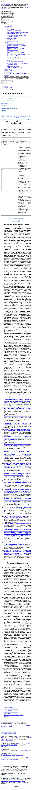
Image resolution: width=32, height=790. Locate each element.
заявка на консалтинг (6, 15)
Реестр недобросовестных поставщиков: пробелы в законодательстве (17, 517)
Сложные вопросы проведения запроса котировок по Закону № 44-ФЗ (17, 444)
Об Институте (8, 26)
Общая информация (6, 98)
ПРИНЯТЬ (16, 786)
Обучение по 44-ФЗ (12, 50)
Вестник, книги (8, 72)
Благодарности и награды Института (17, 32)
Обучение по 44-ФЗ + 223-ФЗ (15, 53)
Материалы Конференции (8, 103)
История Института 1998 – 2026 (16, 33)
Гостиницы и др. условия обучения (17, 63)
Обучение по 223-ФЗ (13, 51)
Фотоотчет (3, 110)
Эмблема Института (13, 36)
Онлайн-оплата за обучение (15, 61)
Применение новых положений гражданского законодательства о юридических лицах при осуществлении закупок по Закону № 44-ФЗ (17, 491)
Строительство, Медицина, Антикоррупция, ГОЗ (14, 56)
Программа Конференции (8, 100)
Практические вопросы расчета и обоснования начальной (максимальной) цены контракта (17, 482)
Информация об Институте (14, 27)
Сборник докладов (9, 710)
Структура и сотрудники (14, 30)
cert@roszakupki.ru (25, 750)
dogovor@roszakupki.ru (7, 740)
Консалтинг (7, 69)
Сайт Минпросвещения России (9, 733)
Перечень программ (12, 47)
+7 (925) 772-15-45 (6, 750)
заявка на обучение (6, 11)
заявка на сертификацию (7, 13)
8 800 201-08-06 (20, 743)
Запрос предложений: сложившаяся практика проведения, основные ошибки (17, 474)
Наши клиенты (11, 38)
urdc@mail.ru (4, 746)
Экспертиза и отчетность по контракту (17, 416)
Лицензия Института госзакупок (16, 35)
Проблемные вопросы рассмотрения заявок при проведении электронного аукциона (17, 407)
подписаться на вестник (7, 16)
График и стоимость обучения (15, 44)
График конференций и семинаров (17, 45)
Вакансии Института (13, 41)
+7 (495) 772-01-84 (15, 737)
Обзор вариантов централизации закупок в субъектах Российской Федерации (17, 543)
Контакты (6, 75)
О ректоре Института (13, 29)
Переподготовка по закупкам (15, 48)
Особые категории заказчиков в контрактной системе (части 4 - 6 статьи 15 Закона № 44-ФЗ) (17, 509)
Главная (6, 86)
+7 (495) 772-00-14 (6, 755)
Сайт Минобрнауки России (8, 732)
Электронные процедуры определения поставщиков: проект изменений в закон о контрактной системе (17, 438)
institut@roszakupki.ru (17, 755)
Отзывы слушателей (13, 66)
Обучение (6, 42)
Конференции (8, 70)
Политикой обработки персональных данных (13, 781)
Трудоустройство (12, 64)
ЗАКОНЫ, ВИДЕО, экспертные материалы (16, 73)
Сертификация (11, 39)
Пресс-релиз (4, 105)
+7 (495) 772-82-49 (26, 737)
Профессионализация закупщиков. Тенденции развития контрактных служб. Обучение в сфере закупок (17, 401)
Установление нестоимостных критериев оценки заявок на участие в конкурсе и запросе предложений (17, 500)
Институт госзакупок (7, 4)
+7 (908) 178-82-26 (11, 745)
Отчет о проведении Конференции (10, 108)
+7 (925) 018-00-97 (6, 739)
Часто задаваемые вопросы (14, 67)
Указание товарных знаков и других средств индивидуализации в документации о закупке (17, 429)
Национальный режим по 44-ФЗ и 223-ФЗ (19, 54)
